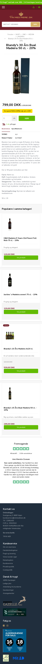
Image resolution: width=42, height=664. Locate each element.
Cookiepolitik (7, 570)
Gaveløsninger (8, 590)
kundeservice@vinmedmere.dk (14, 518)
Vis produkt (21, 258)
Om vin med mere (9, 547)
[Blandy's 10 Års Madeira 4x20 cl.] (10, 334)
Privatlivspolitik (8, 567)
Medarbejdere (8, 560)
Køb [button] (27, 118)
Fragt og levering (9, 553)
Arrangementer (8, 593)
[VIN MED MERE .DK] (21, 16)
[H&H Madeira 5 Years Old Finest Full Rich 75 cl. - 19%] (10, 224)
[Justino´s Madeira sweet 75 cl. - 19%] (10, 280)
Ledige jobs (7, 583)
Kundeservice (8, 563)
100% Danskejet (9, 580)
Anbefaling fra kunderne (12, 587)
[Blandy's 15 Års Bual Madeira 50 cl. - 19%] (10, 393)
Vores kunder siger (10, 557)
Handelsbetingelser (10, 550)
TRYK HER (7, 536)
